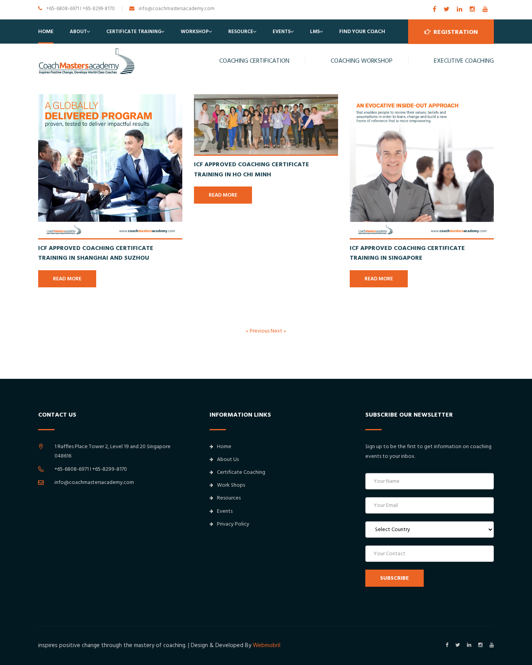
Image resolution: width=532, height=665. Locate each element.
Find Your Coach (362, 31)
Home (45, 31)
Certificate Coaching (241, 472)
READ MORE (67, 279)
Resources (229, 498)
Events (282, 31)
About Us (228, 459)
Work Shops (231, 485)
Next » (278, 331)
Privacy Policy (233, 524)
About (78, 31)
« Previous (258, 331)
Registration (455, 32)
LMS (315, 31)
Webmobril (266, 645)
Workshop (195, 31)
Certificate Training (133, 31)
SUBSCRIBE (394, 578)
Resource (240, 31)
